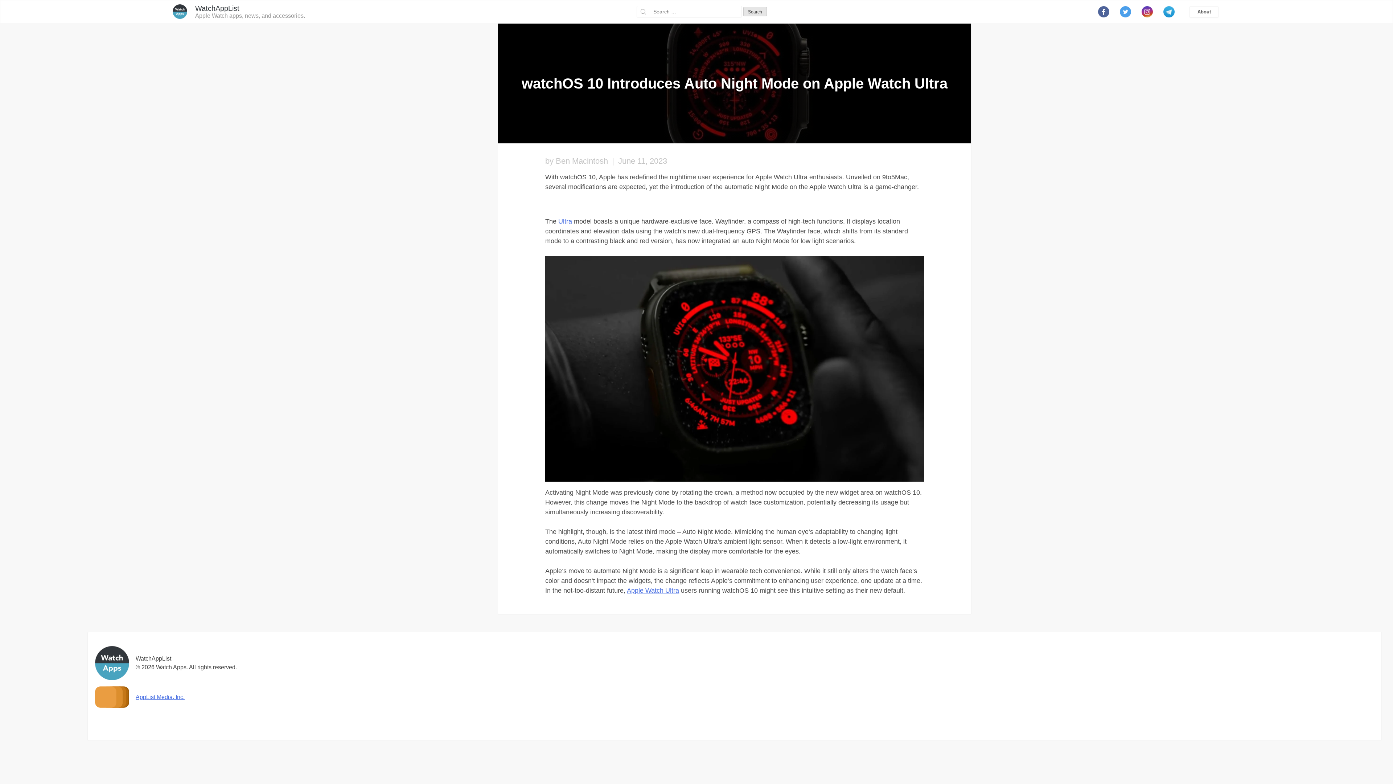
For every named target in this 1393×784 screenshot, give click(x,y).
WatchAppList (217, 8)
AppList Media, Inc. (160, 697)
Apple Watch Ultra (653, 590)
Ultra (565, 221)
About (1204, 12)
